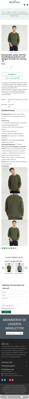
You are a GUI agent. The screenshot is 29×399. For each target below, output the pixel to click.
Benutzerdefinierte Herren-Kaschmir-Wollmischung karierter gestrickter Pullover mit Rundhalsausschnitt (19, 273)
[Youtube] (10, 380)
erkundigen (11, 74)
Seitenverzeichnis (6, 389)
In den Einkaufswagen (11, 78)
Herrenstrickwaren (22, 391)
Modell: (3, 99)
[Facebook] (2, 380)
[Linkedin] (5, 380)
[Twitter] (7, 380)
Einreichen (6, 312)
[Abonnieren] (20, 333)
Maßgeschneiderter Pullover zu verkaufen (15, 392)
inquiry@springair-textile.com (10, 373)
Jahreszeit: (4, 104)
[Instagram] (12, 380)
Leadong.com (23, 389)
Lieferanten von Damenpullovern (10, 391)
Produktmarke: (18, 100)
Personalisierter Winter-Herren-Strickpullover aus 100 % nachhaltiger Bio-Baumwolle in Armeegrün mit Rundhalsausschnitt (9, 273)
